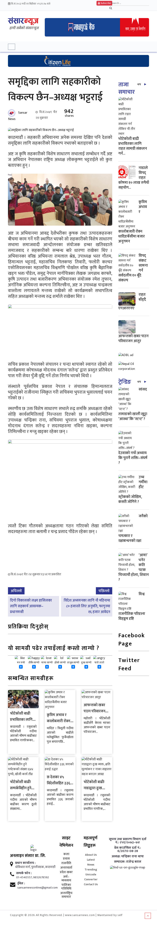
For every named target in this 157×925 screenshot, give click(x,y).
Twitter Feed (129, 664)
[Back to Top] (148, 916)
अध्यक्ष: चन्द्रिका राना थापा (128, 856)
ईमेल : (21, 883)
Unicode (90, 874)
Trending (91, 869)
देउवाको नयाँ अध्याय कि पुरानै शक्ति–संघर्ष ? (132, 458)
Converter (91, 879)
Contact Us (91, 884)
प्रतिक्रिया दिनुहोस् (28, 627)
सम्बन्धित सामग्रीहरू (31, 678)
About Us (91, 854)
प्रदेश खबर (66, 872)
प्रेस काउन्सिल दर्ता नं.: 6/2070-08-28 (127, 849)
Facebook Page (131, 640)
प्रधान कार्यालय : (25, 863)
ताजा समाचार (126, 88)
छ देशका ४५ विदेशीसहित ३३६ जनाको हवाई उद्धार (59, 783)
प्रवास (66, 859)
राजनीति (66, 863)
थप (139, 84)
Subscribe (105, 3)
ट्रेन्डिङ (124, 382)
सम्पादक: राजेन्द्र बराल (127, 861)
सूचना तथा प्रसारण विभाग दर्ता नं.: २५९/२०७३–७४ (127, 841)
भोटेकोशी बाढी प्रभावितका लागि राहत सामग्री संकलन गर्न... (132, 146)
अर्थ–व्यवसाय (66, 878)
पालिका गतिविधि (66, 887)
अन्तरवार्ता (66, 868)
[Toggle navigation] (11, 47)
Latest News (91, 862)
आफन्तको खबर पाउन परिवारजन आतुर (94, 711)
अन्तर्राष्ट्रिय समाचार (66, 895)
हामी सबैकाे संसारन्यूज (24, 28)
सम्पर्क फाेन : (24, 873)
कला (66, 854)
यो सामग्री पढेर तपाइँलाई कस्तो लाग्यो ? (53, 648)
